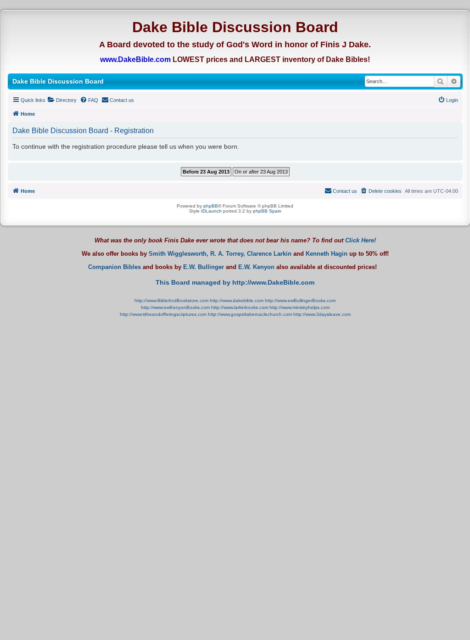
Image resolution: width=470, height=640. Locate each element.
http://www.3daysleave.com (322, 314)
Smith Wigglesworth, (178, 254)
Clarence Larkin (269, 254)
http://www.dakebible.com (236, 300)
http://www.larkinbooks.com (239, 307)
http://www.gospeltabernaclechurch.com (250, 314)
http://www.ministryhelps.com (299, 307)
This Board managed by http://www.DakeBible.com (235, 282)
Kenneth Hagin (326, 254)
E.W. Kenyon (256, 267)
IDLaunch (211, 210)
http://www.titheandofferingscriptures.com (163, 314)
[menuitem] (62, 100)
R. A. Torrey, (227, 254)
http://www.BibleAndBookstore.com (171, 300)
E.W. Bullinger (203, 267)
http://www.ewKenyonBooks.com (175, 307)
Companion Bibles (114, 267)
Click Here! (360, 240)
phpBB (210, 205)
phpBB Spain (267, 210)
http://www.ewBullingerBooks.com (300, 300)
